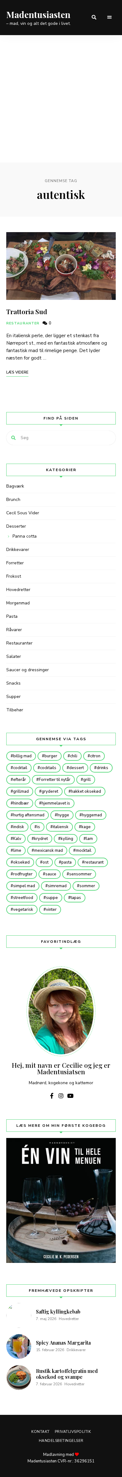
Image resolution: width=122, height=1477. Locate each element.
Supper (13, 697)
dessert (76, 768)
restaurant (94, 862)
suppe (52, 898)
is (38, 827)
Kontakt (40, 1431)
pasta (66, 862)
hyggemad (92, 815)
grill (87, 779)
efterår (19, 779)
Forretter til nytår (54, 779)
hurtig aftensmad (28, 815)
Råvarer (14, 630)
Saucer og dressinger (27, 670)
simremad (57, 886)
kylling (67, 839)
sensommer (80, 874)
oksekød (21, 862)
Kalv (17, 839)
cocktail (20, 768)
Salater (13, 656)
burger (50, 756)
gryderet (50, 791)
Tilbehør (14, 710)
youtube (70, 1095)
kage (86, 827)
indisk (18, 827)
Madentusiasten (38, 14)
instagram (61, 1095)
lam (89, 839)
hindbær (21, 803)
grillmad (21, 791)
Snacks (13, 683)
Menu (109, 17)
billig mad (22, 756)
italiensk (61, 827)
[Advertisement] (61, 98)
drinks (102, 768)
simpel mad (24, 886)
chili (73, 756)
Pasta (12, 616)
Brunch (13, 499)
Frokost (13, 576)
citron (95, 756)
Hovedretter (18, 590)
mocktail (83, 850)
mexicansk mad (48, 850)
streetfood (23, 898)
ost (45, 862)
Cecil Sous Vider (22, 513)
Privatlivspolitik (73, 1431)
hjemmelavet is (56, 803)
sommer (87, 886)
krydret (41, 839)
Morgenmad (18, 603)
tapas (76, 898)
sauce (50, 874)
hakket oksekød (86, 791)
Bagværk (15, 486)
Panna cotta (25, 536)
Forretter (15, 563)
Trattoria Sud (26, 311)
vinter (51, 909)
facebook (51, 1095)
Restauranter (22, 323)
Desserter (16, 526)
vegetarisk (23, 909)
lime (17, 850)
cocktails (48, 768)
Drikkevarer (17, 550)
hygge (63, 815)
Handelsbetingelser (61, 1440)
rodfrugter (23, 874)
